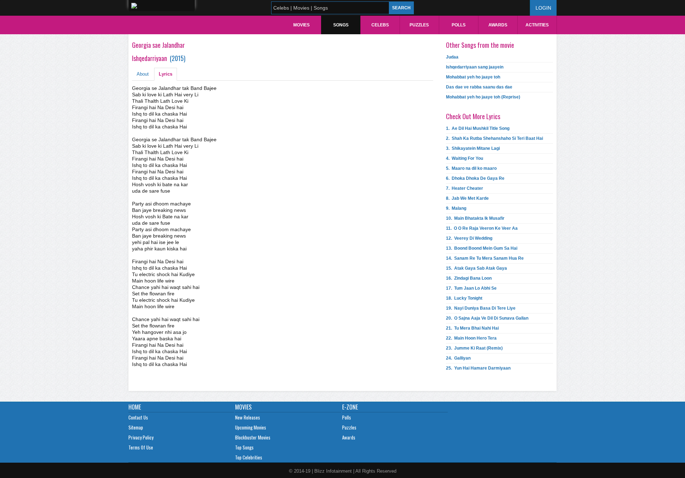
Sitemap (135, 427)
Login (543, 8)
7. (464, 188)
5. (471, 168)
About (143, 74)
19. (481, 308)
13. (481, 248)
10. (475, 218)
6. (475, 178)
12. (469, 238)
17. (471, 288)
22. (471, 338)
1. (477, 128)
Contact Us (138, 417)
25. (478, 368)
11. (482, 228)
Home (134, 407)
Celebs (380, 24)
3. (473, 148)
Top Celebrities (248, 457)
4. (464, 158)
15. (476, 268)
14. (485, 258)
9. (456, 208)
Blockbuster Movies (252, 437)
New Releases (247, 417)
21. (472, 328)
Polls (459, 24)
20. (487, 318)
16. (469, 278)
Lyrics (165, 74)
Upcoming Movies (250, 427)
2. (494, 138)
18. (464, 298)
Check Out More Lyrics (473, 116)
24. (458, 358)
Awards (497, 24)
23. (474, 348)
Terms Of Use (140, 447)
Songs (341, 24)
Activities (537, 24)
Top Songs (244, 447)
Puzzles (419, 24)
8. (467, 198)
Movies (301, 24)
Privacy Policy (140, 437)
